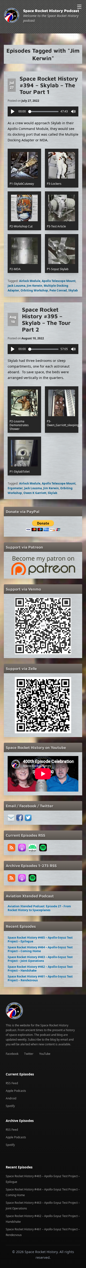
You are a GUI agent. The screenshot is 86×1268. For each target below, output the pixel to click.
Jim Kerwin (34, 286)
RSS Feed (12, 1083)
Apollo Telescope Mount (58, 281)
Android (11, 1098)
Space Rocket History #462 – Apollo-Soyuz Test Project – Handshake (40, 969)
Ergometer (15, 488)
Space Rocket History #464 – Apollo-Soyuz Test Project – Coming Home (40, 949)
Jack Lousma (16, 286)
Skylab (73, 290)
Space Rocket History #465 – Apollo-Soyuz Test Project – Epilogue (40, 939)
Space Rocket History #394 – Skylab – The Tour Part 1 (49, 85)
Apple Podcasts (16, 1091)
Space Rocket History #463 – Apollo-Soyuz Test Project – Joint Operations (40, 959)
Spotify (10, 1106)
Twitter (28, 1054)
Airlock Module (29, 281)
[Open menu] (79, 6)
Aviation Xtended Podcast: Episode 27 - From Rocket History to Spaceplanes (39, 908)
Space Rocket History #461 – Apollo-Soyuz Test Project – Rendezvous (40, 978)
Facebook (12, 1054)
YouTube (44, 1054)
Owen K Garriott (34, 493)
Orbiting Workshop (34, 290)
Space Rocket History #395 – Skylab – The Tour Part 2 (46, 319)
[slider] (43, 111)
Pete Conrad (58, 290)
